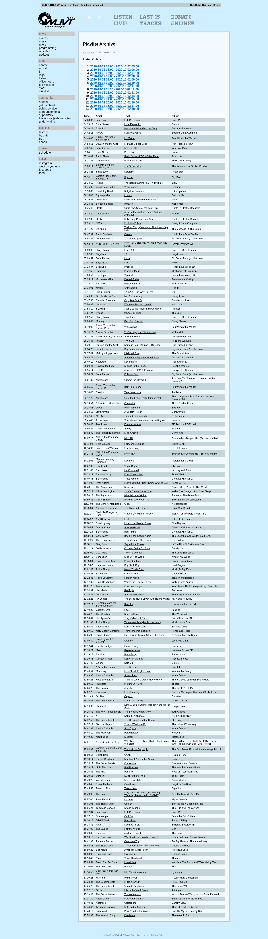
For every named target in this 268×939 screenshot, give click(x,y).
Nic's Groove (131, 432)
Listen (42, 78)
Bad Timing (130, 531)
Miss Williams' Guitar (135, 495)
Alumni (43, 101)
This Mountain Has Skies (137, 540)
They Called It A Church (136, 618)
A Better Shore (132, 336)
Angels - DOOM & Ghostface (139, 370)
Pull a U (128, 771)
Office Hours (46, 81)
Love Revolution (132, 124)
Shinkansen (130, 287)
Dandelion (129, 915)
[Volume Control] (100, 17)
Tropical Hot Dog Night (136, 749)
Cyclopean (129, 854)
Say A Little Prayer (134, 544)
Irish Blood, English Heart (137, 671)
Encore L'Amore (132, 424)
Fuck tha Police (132, 132)
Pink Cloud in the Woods (137, 911)
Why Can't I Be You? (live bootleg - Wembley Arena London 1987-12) (142, 794)
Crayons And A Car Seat (137, 548)
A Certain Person (133, 411)
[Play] (90, 17)
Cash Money (213, 5)
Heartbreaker (131, 732)
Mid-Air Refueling (133, 296)
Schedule (45, 152)
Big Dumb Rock (132, 349)
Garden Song (131, 646)
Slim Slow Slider (133, 780)
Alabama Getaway (134, 594)
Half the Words (132, 829)
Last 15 (43, 132)
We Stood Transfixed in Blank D (141, 837)
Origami (128, 696)
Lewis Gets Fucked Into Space (140, 199)
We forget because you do (138, 304)
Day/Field (129, 460)
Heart (127, 258)
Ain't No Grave (132, 527)
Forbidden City (132, 692)
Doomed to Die (132, 824)
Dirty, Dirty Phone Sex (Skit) (139, 219)
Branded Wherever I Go (136, 499)
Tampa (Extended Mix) (136, 416)
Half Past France (133, 120)
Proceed (128, 266)
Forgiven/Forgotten (134, 898)
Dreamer (128, 799)
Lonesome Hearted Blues (137, 523)
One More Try (131, 841)
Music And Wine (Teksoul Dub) (140, 128)
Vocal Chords (131, 187)
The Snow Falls (132, 166)
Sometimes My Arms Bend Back (141, 357)
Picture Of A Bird (133, 683)
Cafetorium (130, 902)
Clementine (130, 763)
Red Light (129, 590)
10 (125, 254)
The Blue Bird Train (134, 508)
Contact (43, 65)
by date (43, 135)
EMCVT (43, 68)
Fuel (126, 519)
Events (43, 38)
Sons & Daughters (134, 886)
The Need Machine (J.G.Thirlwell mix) (144, 182)
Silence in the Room (135, 366)
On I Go (128, 816)
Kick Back (129, 487)
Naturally (129, 171)
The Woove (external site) (55, 118)
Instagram (45, 163)
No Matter (129, 138)
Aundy (127, 428)
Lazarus (128, 640)
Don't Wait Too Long (134, 626)
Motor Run (129, 453)
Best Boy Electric (133, 321)
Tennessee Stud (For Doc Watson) (142, 622)
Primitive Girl (131, 877)
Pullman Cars (131, 374)
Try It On (129, 340)
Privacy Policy (157, 935)
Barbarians (130, 820)
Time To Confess (133, 552)
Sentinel (128, 275)
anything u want (132, 833)
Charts (43, 142)
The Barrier (130, 667)
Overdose (129, 784)
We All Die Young (133, 700)
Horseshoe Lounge (134, 444)
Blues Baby (130, 654)
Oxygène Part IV (133, 300)
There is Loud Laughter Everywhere (143, 679)
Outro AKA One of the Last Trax (141, 208)
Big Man (128, 177)
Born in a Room (132, 387)
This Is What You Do (135, 724)
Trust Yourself (131, 478)
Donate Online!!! (182, 20)
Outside (128, 803)
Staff (41, 88)
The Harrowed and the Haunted (140, 720)
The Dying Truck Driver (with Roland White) (147, 598)
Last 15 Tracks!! (152, 20)
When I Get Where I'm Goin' (139, 513)
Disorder (128, 736)
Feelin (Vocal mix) (133, 160)
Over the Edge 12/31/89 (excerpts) (142, 398)
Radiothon (45, 51)
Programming (47, 48)
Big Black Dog (131, 565)
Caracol (128, 234)
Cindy (127, 503)
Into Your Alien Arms (135, 872)
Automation (89, 52)
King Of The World (134, 556)
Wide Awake (130, 327)
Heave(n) (129, 250)
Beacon (128, 866)
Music (43, 41)
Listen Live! (123, 20)
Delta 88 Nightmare (134, 716)
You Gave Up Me (133, 238)
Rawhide (128, 604)
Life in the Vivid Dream (136, 890)
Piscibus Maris (132, 271)
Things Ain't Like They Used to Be (142, 845)
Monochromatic (132, 283)
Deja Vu (128, 663)
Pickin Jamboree (133, 561)
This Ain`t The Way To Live (138, 292)
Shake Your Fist (132, 808)
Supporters (46, 115)
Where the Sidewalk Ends (138, 582)
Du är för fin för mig (134, 775)
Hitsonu (128, 195)
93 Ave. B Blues (132, 313)
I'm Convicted (131, 470)
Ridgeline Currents (134, 191)
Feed (42, 173)
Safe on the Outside (134, 907)
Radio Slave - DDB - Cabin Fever (141, 156)
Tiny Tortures (131, 317)
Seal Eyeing (130, 728)
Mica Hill (128, 438)
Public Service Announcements (49, 110)
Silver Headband (133, 858)
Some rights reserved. (141, 935)
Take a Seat (130, 788)
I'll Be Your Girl (132, 882)
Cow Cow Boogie (133, 586)
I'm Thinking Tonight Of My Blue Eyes (144, 635)
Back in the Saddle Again (137, 536)
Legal (42, 75)
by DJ (42, 138)
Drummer (129, 152)
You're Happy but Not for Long (140, 332)
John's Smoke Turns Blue (138, 491)
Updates (44, 54)
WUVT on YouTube (49, 166)
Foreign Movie (131, 577)
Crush (127, 755)
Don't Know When (133, 474)
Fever (127, 610)
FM (40, 71)
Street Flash (130, 675)
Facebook (45, 169)
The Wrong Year (132, 894)
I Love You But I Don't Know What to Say (146, 483)
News (42, 44)
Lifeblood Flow (131, 353)
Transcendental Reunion (137, 630)
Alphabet (129, 688)
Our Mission (46, 84)
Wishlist (44, 91)
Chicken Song (131, 448)
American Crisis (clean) (136, 849)
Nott (126, 262)
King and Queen (132, 614)
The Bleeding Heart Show (137, 711)
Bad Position (131, 767)
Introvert (128, 203)
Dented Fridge (131, 279)
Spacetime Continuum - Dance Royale (144, 420)
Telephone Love (132, 392)
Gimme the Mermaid (135, 380)
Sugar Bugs (130, 466)
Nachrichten (130, 361)
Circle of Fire (131, 573)
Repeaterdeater (132, 650)
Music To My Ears (134, 569)
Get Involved (47, 105)
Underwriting (47, 121)
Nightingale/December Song (139, 759)
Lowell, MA (130, 862)
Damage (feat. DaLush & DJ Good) (142, 345)
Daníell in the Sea (133, 658)
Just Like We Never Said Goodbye (142, 308)
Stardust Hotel (131, 148)
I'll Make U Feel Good (135, 143)
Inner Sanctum (132, 407)
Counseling (130, 403)
